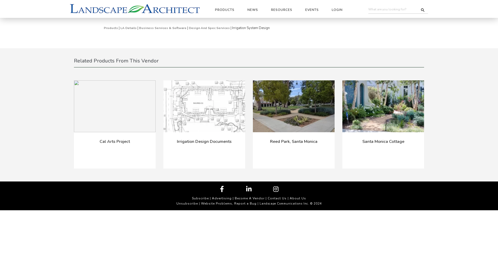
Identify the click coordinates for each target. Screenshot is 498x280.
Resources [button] (281, 10)
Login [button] (337, 10)
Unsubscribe (187, 203)
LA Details (128, 28)
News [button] (252, 10)
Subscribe (200, 198)
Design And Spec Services (209, 28)
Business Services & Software (162, 28)
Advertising (222, 198)
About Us (298, 198)
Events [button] (312, 10)
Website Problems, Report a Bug (229, 203)
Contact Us (277, 198)
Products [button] (224, 10)
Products (111, 28)
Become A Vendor (250, 198)
